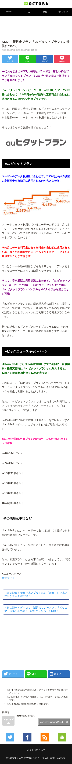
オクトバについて (36, 750)
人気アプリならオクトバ (31, 758)
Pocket (62, 61)
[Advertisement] (36, 27)
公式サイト (8, 578)
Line (27, 61)
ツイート (10, 61)
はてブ (44, 61)
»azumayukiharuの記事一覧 (54, 722)
